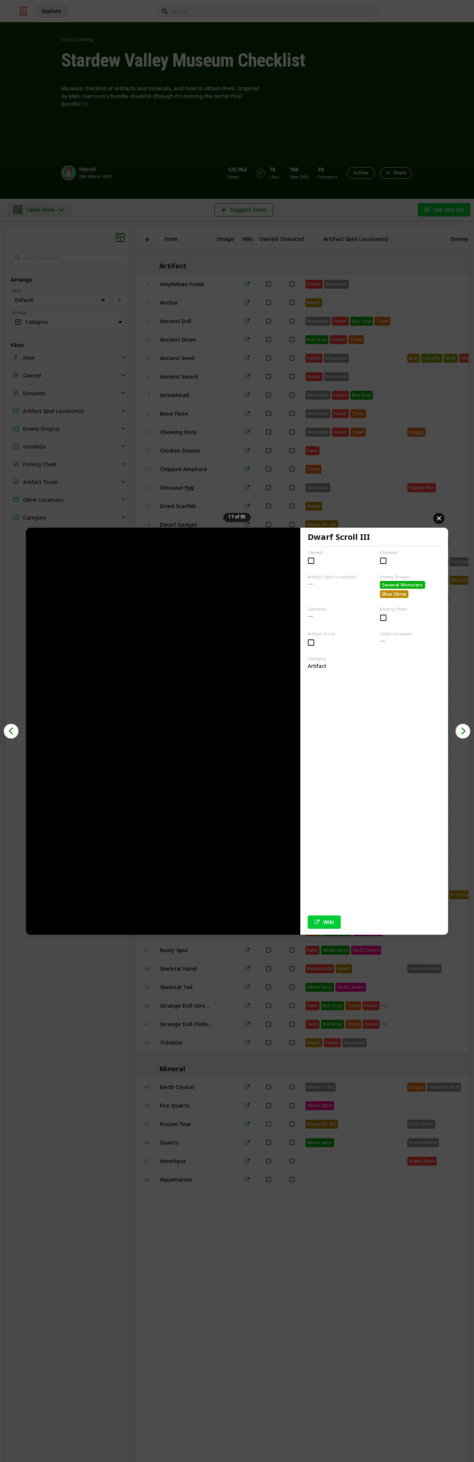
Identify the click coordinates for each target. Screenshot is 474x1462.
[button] (11, 731)
